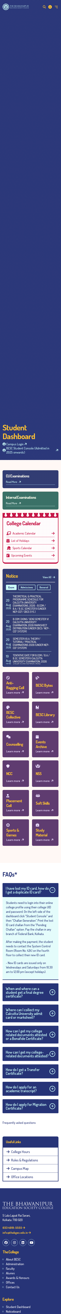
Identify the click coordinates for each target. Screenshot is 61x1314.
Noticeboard (13, 1311)
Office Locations (22, 1176)
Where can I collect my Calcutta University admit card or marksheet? (24, 1013)
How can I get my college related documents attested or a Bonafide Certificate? (26, 1034)
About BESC (13, 1259)
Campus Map (20, 1168)
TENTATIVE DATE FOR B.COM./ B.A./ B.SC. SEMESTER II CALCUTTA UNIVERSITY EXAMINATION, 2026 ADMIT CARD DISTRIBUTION (31, 660)
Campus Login (15, 444)
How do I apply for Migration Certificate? (26, 1106)
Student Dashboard (18, 1307)
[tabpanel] (30, 640)
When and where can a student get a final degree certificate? (25, 992)
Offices (10, 1282)
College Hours (20, 1151)
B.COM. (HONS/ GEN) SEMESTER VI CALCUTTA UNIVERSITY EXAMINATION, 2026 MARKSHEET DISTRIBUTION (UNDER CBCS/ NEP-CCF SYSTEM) (31, 625)
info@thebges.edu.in (15, 1232)
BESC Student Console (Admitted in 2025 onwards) (27, 450)
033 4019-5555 (13, 1227)
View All (47, 577)
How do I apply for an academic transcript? (21, 1089)
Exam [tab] (11, 587)
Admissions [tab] (27, 587)
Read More (12, 482)
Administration (15, 1264)
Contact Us (12, 1287)
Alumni (10, 1273)
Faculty (10, 1268)
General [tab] (43, 587)
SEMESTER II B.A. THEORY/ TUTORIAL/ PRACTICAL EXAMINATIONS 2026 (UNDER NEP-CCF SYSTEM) (31, 643)
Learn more (13, 692)
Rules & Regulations (24, 1160)
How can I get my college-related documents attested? (27, 1054)
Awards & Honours (17, 1278)
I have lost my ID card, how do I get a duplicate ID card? (27, 890)
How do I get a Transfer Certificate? (23, 1071)
